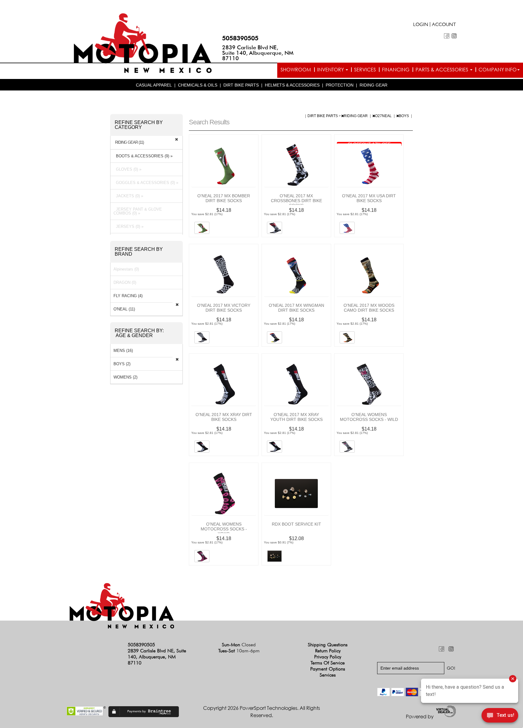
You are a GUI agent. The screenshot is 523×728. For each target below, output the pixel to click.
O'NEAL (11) (124, 309)
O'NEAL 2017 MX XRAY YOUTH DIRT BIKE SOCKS (296, 417)
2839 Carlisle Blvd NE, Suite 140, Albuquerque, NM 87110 (258, 52)
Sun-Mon (239, 645)
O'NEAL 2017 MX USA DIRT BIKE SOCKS (369, 198)
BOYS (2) (121, 364)
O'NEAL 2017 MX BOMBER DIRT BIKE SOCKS (223, 198)
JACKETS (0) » (128, 196)
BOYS (404, 116)
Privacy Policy (327, 657)
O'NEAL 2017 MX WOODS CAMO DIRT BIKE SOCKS (369, 308)
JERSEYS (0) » (128, 226)
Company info (498, 70)
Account (444, 25)
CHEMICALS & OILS (197, 85)
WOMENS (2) (125, 377)
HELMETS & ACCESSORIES (292, 85)
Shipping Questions (327, 645)
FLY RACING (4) (128, 295)
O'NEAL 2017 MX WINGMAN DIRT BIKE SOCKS (296, 308)
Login (420, 25)
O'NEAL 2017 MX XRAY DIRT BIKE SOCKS (224, 417)
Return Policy (327, 651)
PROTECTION (340, 85)
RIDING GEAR (373, 85)
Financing (396, 70)
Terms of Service (328, 663)
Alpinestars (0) (126, 269)
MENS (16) (123, 350)
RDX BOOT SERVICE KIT (296, 524)
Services (365, 70)
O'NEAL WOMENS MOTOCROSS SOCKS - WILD (369, 417)
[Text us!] (500, 716)
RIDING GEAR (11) (129, 142)
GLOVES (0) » (127, 169)
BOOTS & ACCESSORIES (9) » (143, 156)
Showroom (296, 70)
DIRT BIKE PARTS (241, 85)
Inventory (331, 70)
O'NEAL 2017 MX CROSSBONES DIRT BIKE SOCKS (296, 200)
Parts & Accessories (442, 70)
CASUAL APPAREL (154, 85)
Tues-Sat (239, 651)
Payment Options (327, 669)
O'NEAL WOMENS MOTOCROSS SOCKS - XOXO (224, 529)
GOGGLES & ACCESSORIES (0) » (145, 182)
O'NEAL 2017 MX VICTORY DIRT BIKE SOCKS (223, 308)
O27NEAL (384, 116)
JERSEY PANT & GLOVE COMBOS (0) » (137, 211)
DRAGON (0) (124, 282)
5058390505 (240, 38)
